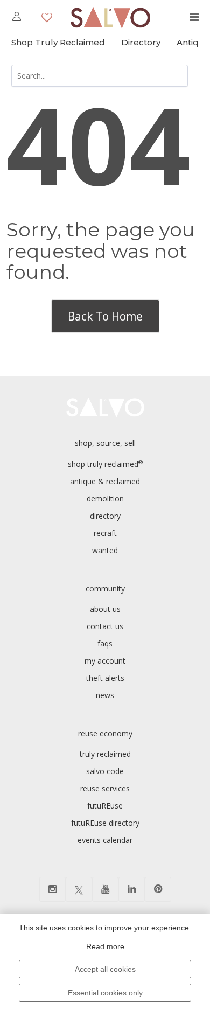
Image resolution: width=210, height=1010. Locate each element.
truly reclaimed (105, 754)
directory (105, 516)
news (105, 695)
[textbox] (99, 76)
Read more (105, 946)
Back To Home (105, 316)
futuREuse (105, 805)
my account (105, 661)
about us (105, 609)
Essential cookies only (105, 992)
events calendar (105, 840)
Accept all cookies (105, 969)
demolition (105, 498)
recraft (105, 533)
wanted (105, 550)
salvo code (105, 771)
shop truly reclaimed (105, 464)
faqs (105, 643)
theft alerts (105, 678)
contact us (105, 626)
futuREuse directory (105, 823)
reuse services (105, 788)
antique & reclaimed (105, 481)
